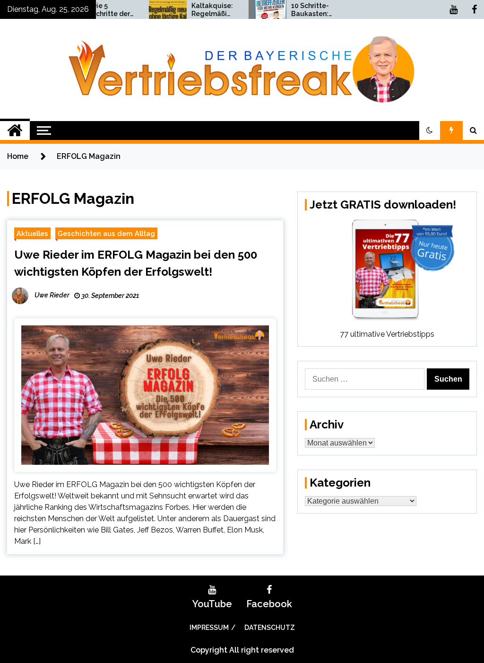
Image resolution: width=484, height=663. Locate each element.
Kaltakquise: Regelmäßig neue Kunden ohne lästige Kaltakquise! (200, 10)
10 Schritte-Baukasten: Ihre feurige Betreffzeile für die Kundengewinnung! (299, 10)
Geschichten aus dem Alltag (106, 233)
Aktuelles (32, 233)
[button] (429, 130)
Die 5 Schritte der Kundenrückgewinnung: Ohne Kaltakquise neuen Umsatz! (99, 10)
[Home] (15, 130)
